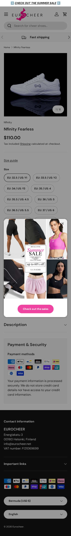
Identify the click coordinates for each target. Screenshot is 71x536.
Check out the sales (35, 309)
